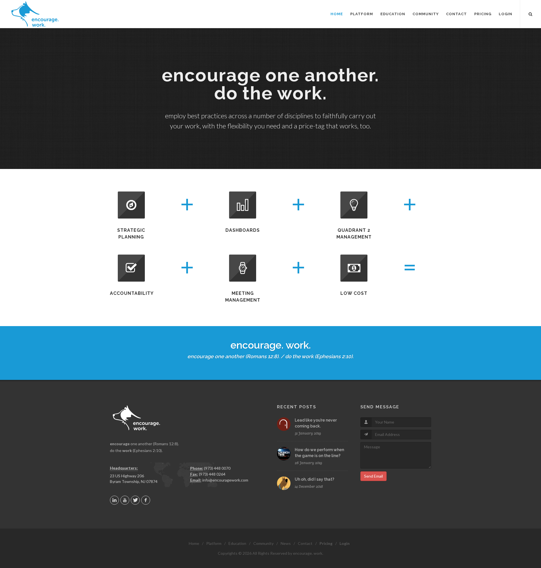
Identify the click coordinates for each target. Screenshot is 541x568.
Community (263, 543)
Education (237, 543)
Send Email (373, 476)
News (286, 543)
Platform (213, 543)
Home (194, 543)
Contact (305, 543)
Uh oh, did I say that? (314, 479)
